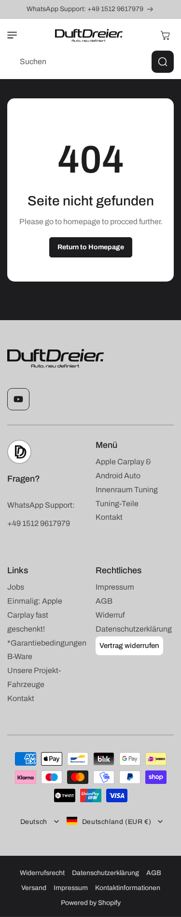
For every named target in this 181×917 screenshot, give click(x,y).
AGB (153, 873)
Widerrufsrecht (42, 873)
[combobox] (90, 61)
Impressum (71, 887)
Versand (33, 887)
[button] (17, 35)
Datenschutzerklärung (105, 873)
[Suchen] (163, 62)
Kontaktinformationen (127, 887)
